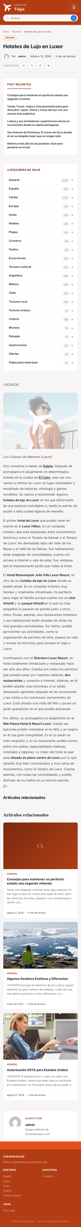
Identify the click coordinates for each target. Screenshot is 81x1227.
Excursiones (17, 258)
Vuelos (13, 249)
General (16, 31)
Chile (12, 292)
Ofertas (14, 353)
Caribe (13, 197)
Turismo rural (18, 301)
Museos (14, 327)
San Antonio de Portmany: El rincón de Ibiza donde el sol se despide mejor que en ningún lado (39, 134)
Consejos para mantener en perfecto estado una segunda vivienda (37, 97)
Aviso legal (9, 1210)
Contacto (48, 1176)
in (24, 65)
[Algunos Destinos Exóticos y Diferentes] (40, 945)
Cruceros (15, 240)
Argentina (15, 275)
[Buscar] (74, 18)
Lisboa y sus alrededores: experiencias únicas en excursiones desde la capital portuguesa (38, 123)
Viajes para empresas (23, 362)
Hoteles (14, 223)
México (14, 284)
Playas (13, 232)
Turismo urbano (19, 310)
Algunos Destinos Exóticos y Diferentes (37, 979)
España (14, 188)
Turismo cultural (20, 266)
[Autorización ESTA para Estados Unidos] (40, 1036)
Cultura (14, 319)
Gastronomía (18, 345)
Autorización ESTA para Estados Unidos (37, 1070)
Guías (13, 214)
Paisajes (14, 336)
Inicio (6, 31)
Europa (14, 206)
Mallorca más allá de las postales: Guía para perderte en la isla (35, 145)
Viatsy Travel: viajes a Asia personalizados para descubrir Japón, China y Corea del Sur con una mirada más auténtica (37, 110)
